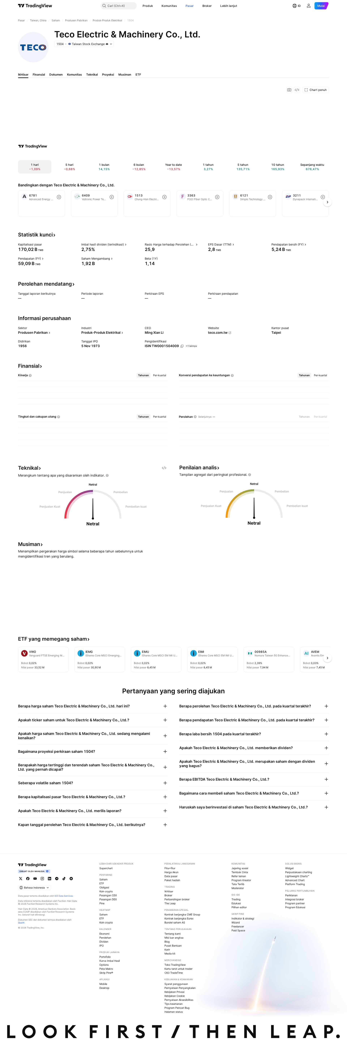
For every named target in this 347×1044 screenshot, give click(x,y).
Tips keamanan (173, 1003)
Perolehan (105, 937)
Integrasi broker (294, 899)
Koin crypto (106, 891)
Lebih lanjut (228, 6)
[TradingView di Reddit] (71, 878)
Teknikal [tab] (92, 74)
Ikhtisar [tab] (23, 74)
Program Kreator (241, 880)
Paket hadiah (172, 880)
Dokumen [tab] (56, 74)
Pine (101, 903)
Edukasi (236, 903)
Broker (207, 6)
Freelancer (238, 926)
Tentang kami (172, 933)
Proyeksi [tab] (108, 74)
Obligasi (104, 887)
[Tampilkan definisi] (44, 244)
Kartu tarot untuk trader (178, 968)
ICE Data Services (64, 895)
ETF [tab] (138, 74)
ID (299, 6)
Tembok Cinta (240, 872)
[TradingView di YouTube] (35, 878)
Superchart (106, 868)
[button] (155, 5)
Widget (289, 868)
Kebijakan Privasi (174, 991)
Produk (148, 6)
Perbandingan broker (177, 899)
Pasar (190, 6)
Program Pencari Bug (177, 1007)
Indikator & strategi (243, 918)
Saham (103, 879)
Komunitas (169, 6)
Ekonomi (104, 933)
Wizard (236, 922)
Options (104, 964)
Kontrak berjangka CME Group (182, 914)
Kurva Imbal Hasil (109, 960)
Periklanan (291, 895)
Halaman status (173, 1011)
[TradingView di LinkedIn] (49, 878)
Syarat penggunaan (176, 983)
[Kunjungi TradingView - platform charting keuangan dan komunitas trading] (32, 146)
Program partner (295, 903)
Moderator (238, 888)
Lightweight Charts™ (297, 876)
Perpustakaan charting (298, 872)
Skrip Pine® (106, 972)
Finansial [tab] (39, 74)
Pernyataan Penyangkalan (180, 987)
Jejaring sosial (240, 868)
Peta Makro (106, 968)
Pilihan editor (239, 907)
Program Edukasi (295, 907)
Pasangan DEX (108, 899)
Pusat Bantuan (173, 945)
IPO (101, 945)
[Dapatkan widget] (297, 90)
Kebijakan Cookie (174, 995)
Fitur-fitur (169, 868)
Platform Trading (295, 884)
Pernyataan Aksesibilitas (178, 999)
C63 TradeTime (173, 972)
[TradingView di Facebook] (27, 878)
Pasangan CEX (108, 895)
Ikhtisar (168, 891)
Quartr (21, 922)
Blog (167, 941)
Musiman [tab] (124, 74)
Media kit (169, 953)
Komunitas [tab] (74, 74)
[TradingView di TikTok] (64, 878)
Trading (236, 899)
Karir (167, 949)
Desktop (104, 987)
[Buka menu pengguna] (308, 5)
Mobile (103, 983)
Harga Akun (171, 872)
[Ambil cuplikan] (289, 90)
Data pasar (170, 876)
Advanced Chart (295, 880)
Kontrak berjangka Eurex (179, 918)
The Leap (170, 903)
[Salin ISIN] (182, 346)
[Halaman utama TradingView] (35, 5)
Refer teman (239, 876)
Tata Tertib (238, 884)
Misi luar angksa (173, 937)
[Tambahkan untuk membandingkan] (59, 197)
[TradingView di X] (20, 878)
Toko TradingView (175, 964)
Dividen (103, 941)
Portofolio (105, 956)
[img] (107, 44)
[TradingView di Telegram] (56, 878)
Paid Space (238, 930)
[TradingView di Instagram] (42, 878)
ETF (101, 883)
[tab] (143, 375)
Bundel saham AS (174, 922)
